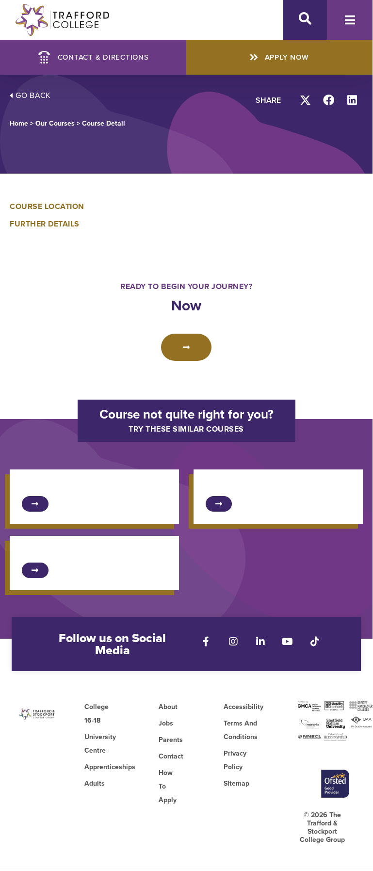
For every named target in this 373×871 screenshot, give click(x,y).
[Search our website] (305, 18)
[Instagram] (233, 641)
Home (19, 123)
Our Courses (55, 123)
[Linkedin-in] (260, 641)
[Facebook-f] (206, 641)
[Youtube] (287, 641)
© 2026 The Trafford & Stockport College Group (322, 827)
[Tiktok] (315, 641)
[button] (305, 100)
